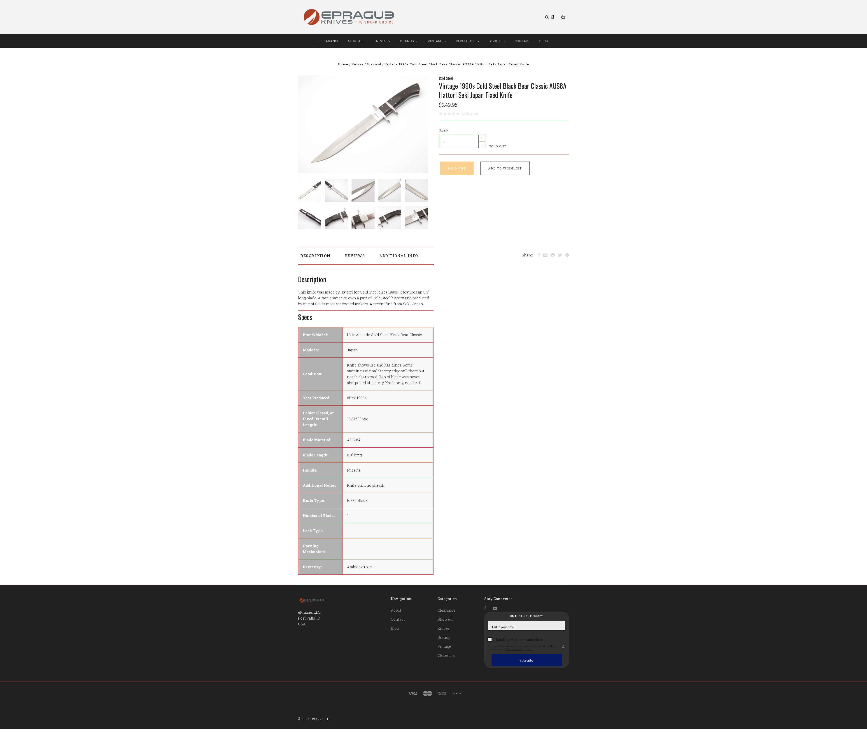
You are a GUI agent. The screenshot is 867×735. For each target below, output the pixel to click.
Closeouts (466, 41)
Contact (522, 41)
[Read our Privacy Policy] (563, 646)
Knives (380, 41)
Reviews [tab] (355, 255)
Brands (407, 41)
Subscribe (527, 660)
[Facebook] (485, 608)
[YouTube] (495, 608)
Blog (543, 41)
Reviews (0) (470, 114)
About (495, 41)
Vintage (435, 41)
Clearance (329, 41)
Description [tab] (315, 255)
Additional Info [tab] (398, 255)
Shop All (356, 41)
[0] (563, 16)
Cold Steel (446, 78)
